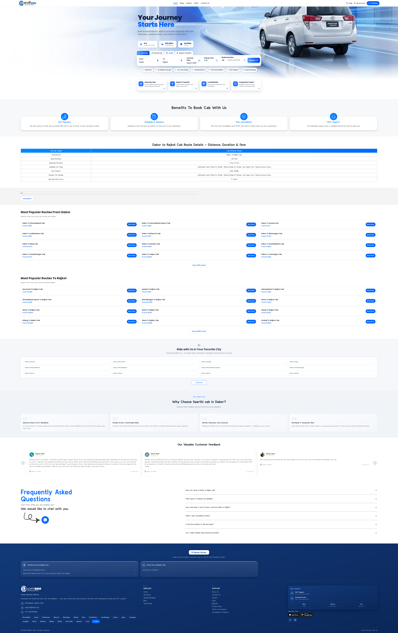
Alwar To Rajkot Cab (150, 320)
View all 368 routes (199, 331)
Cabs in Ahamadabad (32, 368)
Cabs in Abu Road (119, 362)
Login (214, 600)
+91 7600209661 (31, 612)
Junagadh (25, 621)
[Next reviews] (375, 463)
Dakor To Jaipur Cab (150, 254)
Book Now (131, 224)
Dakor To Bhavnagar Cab (271, 233)
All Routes (147, 595)
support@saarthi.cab (32, 607)
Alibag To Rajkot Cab (31, 320)
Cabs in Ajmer (206, 373)
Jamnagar (132, 617)
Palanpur (79, 621)
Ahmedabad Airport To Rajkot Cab (36, 300)
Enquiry (189, 3)
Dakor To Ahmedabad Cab (33, 223)
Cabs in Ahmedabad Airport (210, 368)
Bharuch (56, 617)
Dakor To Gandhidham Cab (272, 244)
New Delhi (69, 621)
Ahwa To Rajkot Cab (269, 300)
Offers (196, 3)
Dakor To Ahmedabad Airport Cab (156, 223)
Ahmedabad (26, 617)
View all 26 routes (199, 265)
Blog (145, 600)
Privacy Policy (217, 606)
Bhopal (76, 617)
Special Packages (149, 598)
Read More (27, 199)
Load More (199, 383)
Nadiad (51, 621)
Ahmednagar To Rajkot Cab (153, 300)
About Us (215, 592)
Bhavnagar (66, 617)
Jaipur (123, 617)
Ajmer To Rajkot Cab (30, 310)
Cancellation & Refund (220, 612)
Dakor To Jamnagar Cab (271, 254)
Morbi (34, 621)
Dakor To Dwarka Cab (151, 244)
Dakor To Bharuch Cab (151, 233)
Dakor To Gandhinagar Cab (33, 254)
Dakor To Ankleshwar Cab (33, 233)
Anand (36, 617)
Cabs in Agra (293, 362)
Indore (115, 617)
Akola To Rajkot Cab (150, 310)
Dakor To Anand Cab (269, 223)
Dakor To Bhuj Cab (30, 244)
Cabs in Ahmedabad (120, 368)
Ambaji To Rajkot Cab (270, 320)
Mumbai (43, 621)
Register (215, 603)
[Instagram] (295, 620)
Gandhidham (93, 617)
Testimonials (147, 603)
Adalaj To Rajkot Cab (150, 289)
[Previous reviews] (23, 463)
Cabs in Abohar (30, 362)
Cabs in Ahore (29, 373)
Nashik (60, 621)
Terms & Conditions (219, 609)
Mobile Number (228, 57)
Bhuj (83, 617)
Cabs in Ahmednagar (296, 368)
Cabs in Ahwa (117, 373)
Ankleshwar (46, 617)
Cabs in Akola (294, 373)
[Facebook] (290, 620)
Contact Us (205, 3)
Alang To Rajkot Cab (269, 310)
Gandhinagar (105, 617)
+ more (95, 621)
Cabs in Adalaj (206, 362)
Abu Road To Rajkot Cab (32, 289)
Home (175, 3)
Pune (87, 621)
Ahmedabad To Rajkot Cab (272, 289)
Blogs (182, 3)
